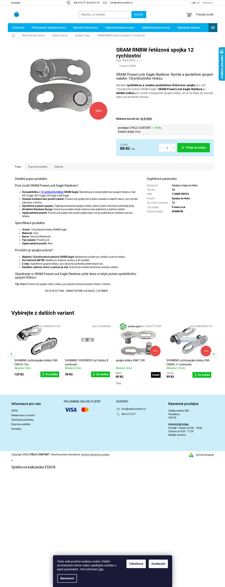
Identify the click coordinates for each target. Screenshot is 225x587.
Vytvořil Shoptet (205, 454)
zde (101, 569)
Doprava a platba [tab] (37, 166)
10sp (118, 383)
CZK (194, 2)
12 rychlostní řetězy (51, 192)
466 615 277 (128, 414)
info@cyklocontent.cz (133, 408)
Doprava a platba (20, 424)
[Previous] (11, 354)
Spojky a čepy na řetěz (185, 185)
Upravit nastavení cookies (95, 454)
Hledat (138, 14)
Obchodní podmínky (22, 419)
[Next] (213, 354)
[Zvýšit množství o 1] (173, 148)
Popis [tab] (18, 166)
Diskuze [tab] (58, 166)
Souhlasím (158, 563)
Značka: (127, 65)
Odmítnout (136, 563)
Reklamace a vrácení (23, 415)
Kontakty (15, 2)
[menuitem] (18, 27)
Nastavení (67, 578)
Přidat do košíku (196, 147)
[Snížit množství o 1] (161, 148)
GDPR (14, 410)
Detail (155, 374)
